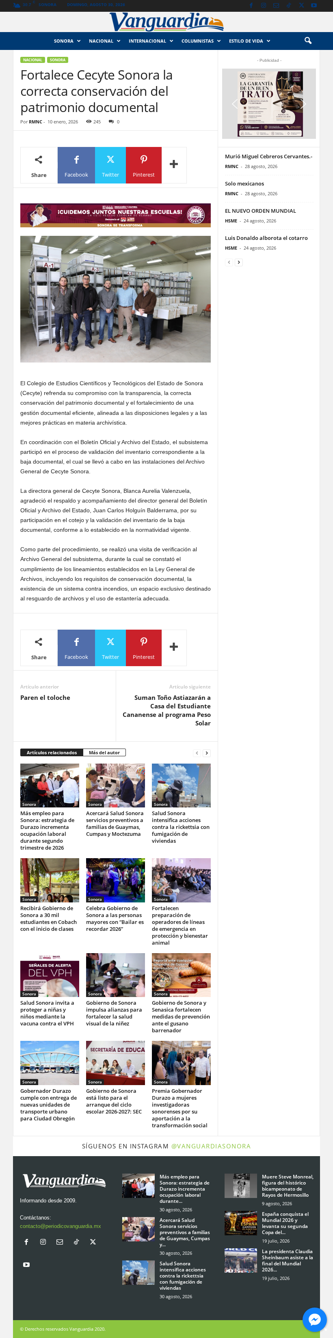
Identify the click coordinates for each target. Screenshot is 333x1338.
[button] (308, 41)
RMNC (35, 122)
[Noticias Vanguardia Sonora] (166, 22)
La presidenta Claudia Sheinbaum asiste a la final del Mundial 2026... (287, 1260)
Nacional (101, 41)
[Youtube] (314, 6)
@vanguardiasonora (211, 1146)
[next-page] (207, 753)
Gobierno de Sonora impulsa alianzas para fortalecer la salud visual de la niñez (114, 1013)
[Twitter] (301, 6)
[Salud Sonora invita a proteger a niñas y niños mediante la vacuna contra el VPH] (49, 975)
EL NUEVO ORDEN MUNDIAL (260, 210)
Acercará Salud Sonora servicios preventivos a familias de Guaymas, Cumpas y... (185, 1232)
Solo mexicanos (244, 183)
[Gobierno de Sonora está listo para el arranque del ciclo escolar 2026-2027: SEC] (115, 1063)
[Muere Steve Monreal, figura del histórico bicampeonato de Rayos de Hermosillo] (241, 1186)
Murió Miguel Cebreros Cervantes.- (268, 156)
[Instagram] (263, 6)
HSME (231, 221)
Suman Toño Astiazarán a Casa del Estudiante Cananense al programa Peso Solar (167, 710)
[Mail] (276, 6)
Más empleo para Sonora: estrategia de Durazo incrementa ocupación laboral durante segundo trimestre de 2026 (47, 830)
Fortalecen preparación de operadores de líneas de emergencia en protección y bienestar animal (180, 925)
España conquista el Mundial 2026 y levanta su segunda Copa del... (285, 1223)
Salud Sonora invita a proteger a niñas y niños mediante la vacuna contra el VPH (47, 1013)
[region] (115, 215)
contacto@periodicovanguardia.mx (60, 1226)
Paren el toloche (45, 697)
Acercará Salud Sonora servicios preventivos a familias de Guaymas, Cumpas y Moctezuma (115, 823)
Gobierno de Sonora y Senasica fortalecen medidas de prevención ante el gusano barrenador (181, 1016)
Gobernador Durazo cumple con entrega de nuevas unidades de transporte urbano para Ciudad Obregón (48, 1104)
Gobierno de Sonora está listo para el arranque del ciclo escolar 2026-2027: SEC (114, 1101)
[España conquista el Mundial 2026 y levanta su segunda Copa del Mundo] (241, 1223)
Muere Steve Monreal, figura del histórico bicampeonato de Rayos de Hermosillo (288, 1185)
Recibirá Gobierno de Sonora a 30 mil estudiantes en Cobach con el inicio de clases (48, 918)
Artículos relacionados (52, 752)
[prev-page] (197, 753)
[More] (174, 165)
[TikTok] (289, 6)
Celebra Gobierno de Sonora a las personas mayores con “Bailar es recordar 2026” (115, 918)
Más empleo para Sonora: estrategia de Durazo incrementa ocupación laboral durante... (185, 1188)
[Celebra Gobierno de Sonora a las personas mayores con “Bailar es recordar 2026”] (115, 880)
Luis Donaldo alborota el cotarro (266, 238)
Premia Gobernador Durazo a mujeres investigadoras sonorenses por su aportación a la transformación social (180, 1108)
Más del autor (104, 752)
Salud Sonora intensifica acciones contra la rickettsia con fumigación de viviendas (181, 826)
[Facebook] (251, 6)
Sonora (64, 41)
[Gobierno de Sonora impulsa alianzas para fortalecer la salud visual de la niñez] (115, 975)
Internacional (147, 41)
